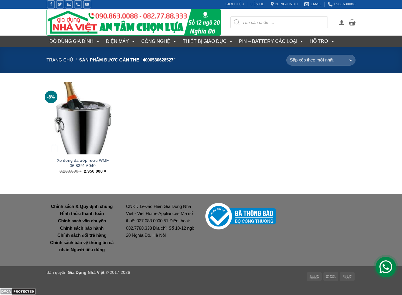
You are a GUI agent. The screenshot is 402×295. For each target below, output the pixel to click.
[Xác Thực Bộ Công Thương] (240, 215)
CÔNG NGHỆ (155, 41)
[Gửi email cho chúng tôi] (69, 4)
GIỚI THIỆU (234, 4)
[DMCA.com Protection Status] (18, 291)
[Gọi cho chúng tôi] (78, 4)
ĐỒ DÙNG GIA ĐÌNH (71, 41)
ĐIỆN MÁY (117, 41)
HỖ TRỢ (319, 41)
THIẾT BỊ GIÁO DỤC (205, 41)
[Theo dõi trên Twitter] (60, 4)
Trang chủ (59, 59)
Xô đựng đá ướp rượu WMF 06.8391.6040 (83, 163)
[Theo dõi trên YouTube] (87, 4)
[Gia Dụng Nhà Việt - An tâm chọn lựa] (134, 22)
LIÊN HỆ (257, 4)
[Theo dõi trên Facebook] (51, 4)
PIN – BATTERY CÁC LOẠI (268, 41)
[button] (342, 22)
